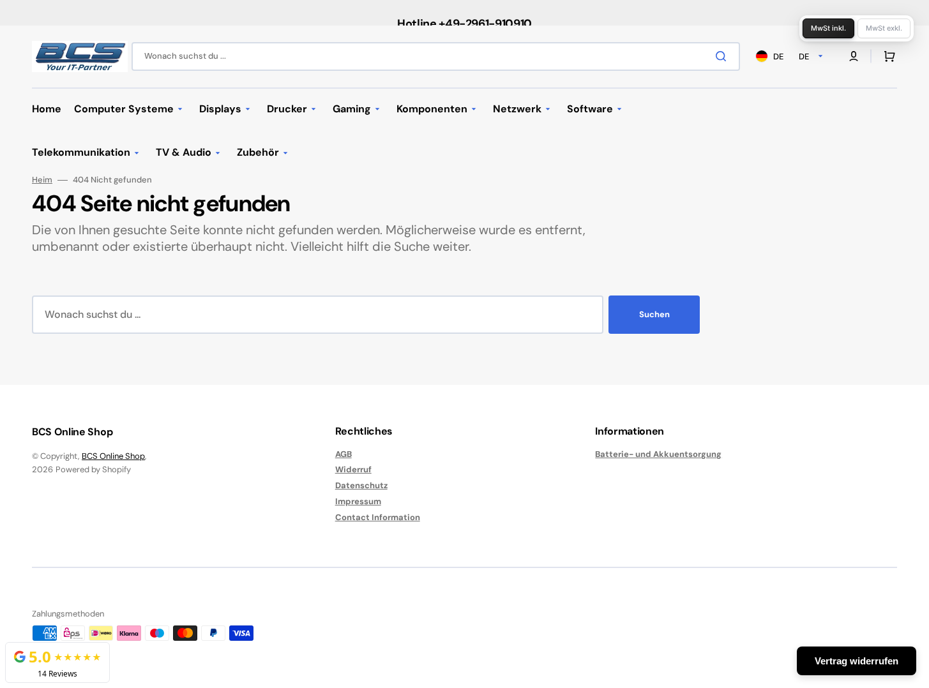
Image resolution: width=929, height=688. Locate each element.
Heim (42, 180)
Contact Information (377, 517)
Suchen (654, 314)
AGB (343, 454)
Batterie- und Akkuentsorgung (658, 454)
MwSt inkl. (828, 28)
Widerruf (353, 469)
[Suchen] (723, 56)
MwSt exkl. (884, 28)
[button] (886, 56)
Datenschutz (361, 485)
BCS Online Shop (113, 456)
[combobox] (436, 56)
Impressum (358, 501)
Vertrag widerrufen (856, 660)
